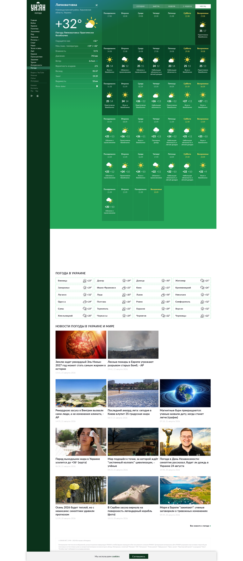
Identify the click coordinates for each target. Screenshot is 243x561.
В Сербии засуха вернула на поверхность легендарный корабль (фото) (130, 511)
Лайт (32, 51)
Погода (33, 68)
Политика (34, 28)
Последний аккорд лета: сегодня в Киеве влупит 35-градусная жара (129, 412)
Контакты (34, 88)
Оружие (34, 54)
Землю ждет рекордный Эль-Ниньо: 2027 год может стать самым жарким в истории (81, 365)
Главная (34, 20)
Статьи (33, 78)
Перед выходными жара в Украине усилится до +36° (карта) (78, 460)
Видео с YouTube (37, 72)
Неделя (171, 6)
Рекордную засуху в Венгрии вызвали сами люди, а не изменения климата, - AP (80, 414)
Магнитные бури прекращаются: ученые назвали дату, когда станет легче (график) (182, 414)
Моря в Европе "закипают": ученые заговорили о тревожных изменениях (184, 509)
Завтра (156, 6)
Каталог (34, 85)
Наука (33, 45)
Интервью (35, 81)
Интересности (36, 65)
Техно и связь (36, 48)
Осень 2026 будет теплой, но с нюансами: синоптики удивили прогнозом (75, 511)
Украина (34, 26)
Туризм (33, 62)
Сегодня (141, 6)
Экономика (35, 31)
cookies (116, 556)
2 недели (187, 6)
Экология (34, 37)
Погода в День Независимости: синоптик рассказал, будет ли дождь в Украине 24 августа (184, 462)
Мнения (34, 75)
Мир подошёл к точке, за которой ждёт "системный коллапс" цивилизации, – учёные (133, 462)
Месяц (203, 6)
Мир (32, 34)
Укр (36, 91)
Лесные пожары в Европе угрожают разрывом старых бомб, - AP (131, 363)
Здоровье (34, 59)
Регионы (34, 40)
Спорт (33, 43)
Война (33, 23)
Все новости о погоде (199, 526)
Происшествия (36, 57)
